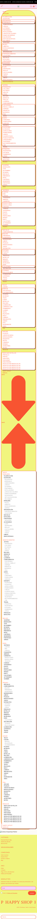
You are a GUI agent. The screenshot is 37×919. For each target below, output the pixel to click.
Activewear (7, 223)
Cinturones (7, 105)
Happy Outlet (7, 371)
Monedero (6, 181)
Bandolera (6, 167)
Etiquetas (6, 149)
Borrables (7, 22)
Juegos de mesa (8, 335)
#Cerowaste (7, 324)
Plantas (5, 294)
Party (5, 219)
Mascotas (6, 160)
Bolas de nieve (8, 272)
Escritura (6, 18)
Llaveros (6, 101)
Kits (4, 322)
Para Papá (6, 358)
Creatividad (7, 61)
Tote (4, 169)
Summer (5, 224)
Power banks (7, 132)
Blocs (5, 44)
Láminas (5, 317)
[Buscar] (33, 917)
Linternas (6, 276)
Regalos (5, 349)
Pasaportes (7, 150)
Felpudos (6, 314)
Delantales (7, 290)
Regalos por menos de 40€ (11, 367)
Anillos (5, 92)
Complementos (8, 103)
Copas (5, 299)
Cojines (5, 310)
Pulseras (6, 90)
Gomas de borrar (9, 35)
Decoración (7, 268)
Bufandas (6, 112)
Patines (5, 344)
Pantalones (7, 216)
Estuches (6, 59)
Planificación (7, 17)
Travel (5, 147)
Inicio (4, 11)
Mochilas (6, 57)
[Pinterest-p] (12, 908)
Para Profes (7, 362)
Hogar (5, 281)
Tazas (5, 298)
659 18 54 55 (4, 843)
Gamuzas (6, 123)
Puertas (6, 252)
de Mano (5, 172)
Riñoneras (6, 176)
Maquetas (6, 338)
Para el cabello (8, 107)
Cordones (6, 119)
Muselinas (6, 263)
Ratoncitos (6, 248)
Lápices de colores (9, 33)
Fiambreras (7, 154)
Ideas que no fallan (9, 353)
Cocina (5, 287)
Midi (4, 194)
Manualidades (7, 244)
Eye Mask (6, 152)
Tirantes (6, 206)
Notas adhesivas (8, 48)
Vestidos (6, 190)
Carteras (6, 179)
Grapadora (7, 69)
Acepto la (10, 893)
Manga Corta (7, 203)
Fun (4, 328)
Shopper (6, 165)
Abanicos (6, 98)
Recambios (6, 40)
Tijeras (5, 74)
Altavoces (6, 129)
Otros (5, 76)
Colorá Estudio (32, 907)
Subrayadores (8, 24)
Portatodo (6, 183)
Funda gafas (7, 121)
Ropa (4, 186)
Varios (5, 184)
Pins (4, 114)
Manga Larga (7, 205)
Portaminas (7, 30)
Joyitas (5, 85)
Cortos (5, 192)
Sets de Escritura (9, 39)
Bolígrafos (7, 20)
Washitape (6, 63)
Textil (5, 312)
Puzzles (5, 243)
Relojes (5, 96)
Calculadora (7, 72)
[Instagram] (3, 908)
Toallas (5, 99)
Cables (5, 134)
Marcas (5, 372)
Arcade (5, 331)
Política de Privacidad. (12, 893)
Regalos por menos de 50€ (11, 369)
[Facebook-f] (7, 908)
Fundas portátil (8, 138)
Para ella (6, 355)
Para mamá (6, 360)
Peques (5, 226)
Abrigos (5, 199)
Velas (5, 285)
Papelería (6, 13)
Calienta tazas (8, 136)
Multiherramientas (9, 143)
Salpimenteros (8, 292)
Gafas (5, 116)
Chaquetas (6, 197)
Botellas (6, 257)
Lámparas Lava (7, 306)
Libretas (6, 46)
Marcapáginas (7, 79)
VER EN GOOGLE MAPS (7, 847)
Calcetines (6, 221)
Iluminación (7, 274)
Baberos (6, 261)
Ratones (6, 250)
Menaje (5, 259)
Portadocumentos (9, 54)
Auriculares (7, 131)
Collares (6, 89)
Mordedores (7, 239)
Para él (5, 356)
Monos (5, 217)
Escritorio (6, 55)
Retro (5, 347)
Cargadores (7, 139)
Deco (4, 315)
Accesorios (7, 65)
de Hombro (6, 170)
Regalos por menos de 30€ (11, 365)
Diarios (5, 50)
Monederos (7, 237)
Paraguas (6, 158)
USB (4, 145)
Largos (5, 195)
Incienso (6, 296)
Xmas (4, 326)
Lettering (6, 28)
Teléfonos (6, 141)
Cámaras (6, 342)
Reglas (5, 70)
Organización (7, 52)
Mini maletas (7, 319)
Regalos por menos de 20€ (11, 363)
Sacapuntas (7, 37)
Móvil (5, 177)
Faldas (5, 214)
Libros (5, 78)
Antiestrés (6, 346)
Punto (5, 212)
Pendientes (7, 87)
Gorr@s (6, 108)
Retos (5, 340)
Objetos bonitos (8, 81)
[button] (18, 421)
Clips (5, 67)
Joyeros (6, 270)
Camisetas (6, 201)
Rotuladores (7, 31)
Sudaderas (6, 210)
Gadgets (6, 125)
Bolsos (5, 161)
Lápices (5, 26)
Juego (5, 246)
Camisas (5, 208)
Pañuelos (6, 110)
